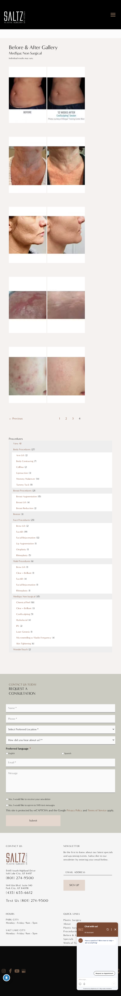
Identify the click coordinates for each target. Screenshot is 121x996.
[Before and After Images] (47, 122)
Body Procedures (21, 449)
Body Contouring (24, 461)
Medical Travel (72, 942)
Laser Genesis (23, 631)
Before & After (72, 935)
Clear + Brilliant (23, 573)
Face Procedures (21, 520)
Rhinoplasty (22, 555)
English (12, 753)
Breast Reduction (24, 508)
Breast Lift (21, 502)
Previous (16, 418)
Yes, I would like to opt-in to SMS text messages (32, 805)
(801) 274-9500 (20, 878)
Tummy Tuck (22, 484)
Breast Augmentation (26, 496)
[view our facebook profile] (10, 971)
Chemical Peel (23, 602)
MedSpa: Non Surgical (24, 596)
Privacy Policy (74, 810)
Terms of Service (97, 810)
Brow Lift (20, 525)
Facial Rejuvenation (25, 537)
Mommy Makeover (25, 478)
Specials (68, 939)
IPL (17, 625)
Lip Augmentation (25, 543)
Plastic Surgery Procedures (72, 929)
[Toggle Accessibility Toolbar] (6, 977)
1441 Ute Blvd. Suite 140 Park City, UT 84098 (19, 887)
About (67, 923)
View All (17, 443)
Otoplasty (21, 549)
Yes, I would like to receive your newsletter (30, 799)
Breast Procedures (22, 490)
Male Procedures (21, 561)
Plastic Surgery (72, 920)
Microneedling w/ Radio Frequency (33, 637)
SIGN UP (74, 885)
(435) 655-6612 (19, 893)
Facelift (19, 531)
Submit (33, 820)
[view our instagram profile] (4, 971)
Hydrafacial (21, 620)
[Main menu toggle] (113, 15)
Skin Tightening (23, 643)
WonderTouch (20, 649)
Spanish (67, 753)
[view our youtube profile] (17, 971)
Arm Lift (20, 455)
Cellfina (20, 467)
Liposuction (22, 473)
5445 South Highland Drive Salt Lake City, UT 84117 (21, 872)
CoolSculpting (23, 614)
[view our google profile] (24, 971)
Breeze (16, 514)
